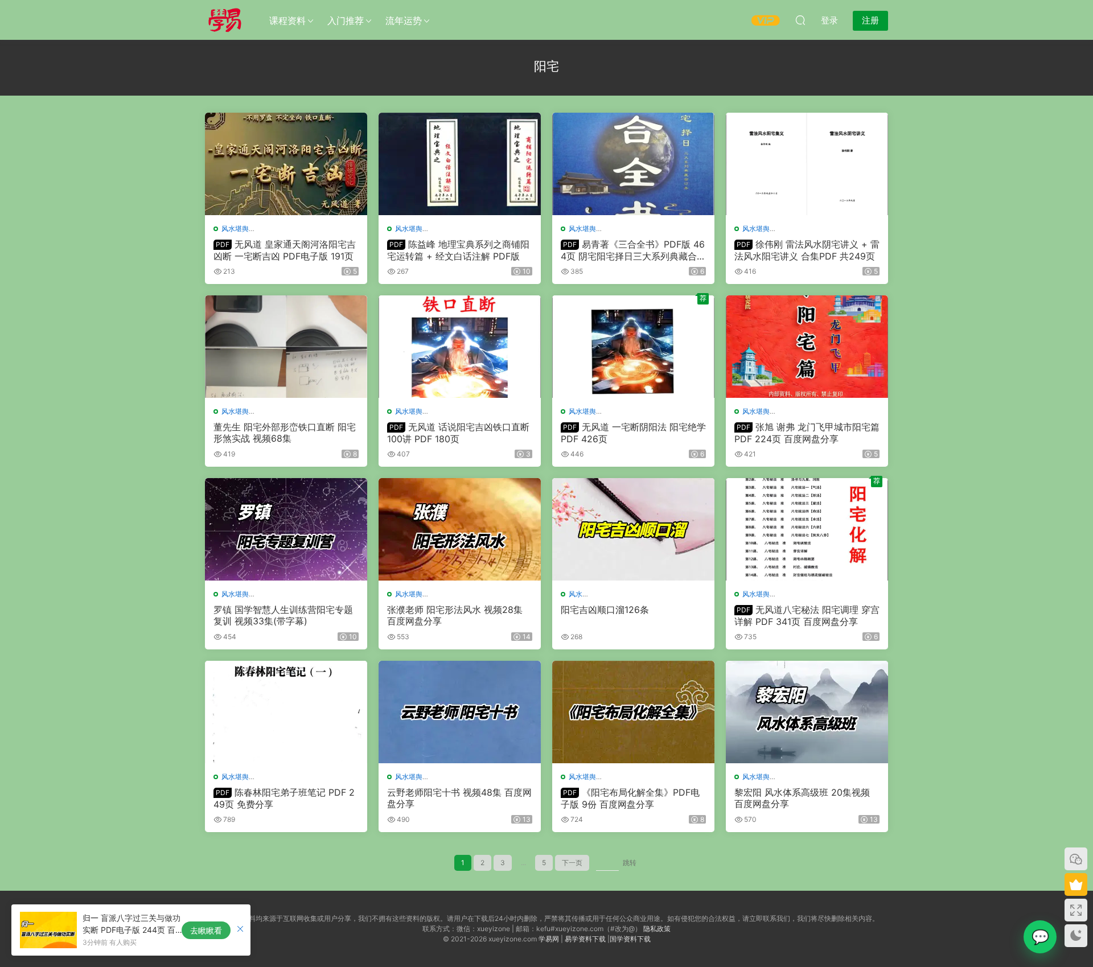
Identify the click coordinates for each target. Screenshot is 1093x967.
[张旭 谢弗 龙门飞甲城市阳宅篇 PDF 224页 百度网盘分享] (807, 346)
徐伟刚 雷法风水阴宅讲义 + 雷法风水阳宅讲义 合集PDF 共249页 (807, 249)
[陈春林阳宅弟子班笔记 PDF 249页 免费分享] (286, 712)
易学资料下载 (585, 939)
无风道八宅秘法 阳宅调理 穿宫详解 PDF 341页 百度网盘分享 (807, 615)
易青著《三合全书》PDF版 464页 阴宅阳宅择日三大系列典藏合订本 (633, 249)
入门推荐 (345, 20)
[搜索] (800, 20)
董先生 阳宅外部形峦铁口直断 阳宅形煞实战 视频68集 (284, 432)
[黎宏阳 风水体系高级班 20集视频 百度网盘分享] (807, 712)
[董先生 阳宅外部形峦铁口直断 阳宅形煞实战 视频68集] (286, 346)
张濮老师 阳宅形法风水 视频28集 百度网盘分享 (455, 615)
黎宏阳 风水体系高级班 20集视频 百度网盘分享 (802, 798)
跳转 (629, 862)
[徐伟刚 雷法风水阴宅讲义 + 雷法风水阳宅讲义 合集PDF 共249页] (807, 164)
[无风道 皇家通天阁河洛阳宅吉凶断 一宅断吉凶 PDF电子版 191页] (286, 164)
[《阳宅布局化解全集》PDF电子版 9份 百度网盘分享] (633, 712)
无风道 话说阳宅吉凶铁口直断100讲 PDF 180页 (458, 432)
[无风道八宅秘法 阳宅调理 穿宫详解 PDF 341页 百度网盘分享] (807, 529)
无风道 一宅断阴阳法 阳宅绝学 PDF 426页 (633, 432)
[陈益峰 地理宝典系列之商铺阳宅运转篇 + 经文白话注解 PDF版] (460, 164)
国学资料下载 (630, 939)
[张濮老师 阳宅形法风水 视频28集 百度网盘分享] (460, 529)
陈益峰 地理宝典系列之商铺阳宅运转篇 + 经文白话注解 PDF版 (458, 249)
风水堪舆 (235, 228)
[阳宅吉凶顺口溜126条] (633, 529)
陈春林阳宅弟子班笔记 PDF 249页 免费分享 (284, 798)
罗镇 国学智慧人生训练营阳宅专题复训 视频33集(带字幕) (283, 615)
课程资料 (287, 20)
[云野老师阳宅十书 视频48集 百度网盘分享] (460, 712)
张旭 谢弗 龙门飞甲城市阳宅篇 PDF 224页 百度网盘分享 (807, 432)
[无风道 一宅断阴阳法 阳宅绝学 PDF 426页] (633, 346)
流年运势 (403, 20)
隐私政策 (657, 928)
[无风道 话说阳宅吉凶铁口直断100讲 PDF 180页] (460, 346)
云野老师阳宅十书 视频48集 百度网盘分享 (459, 798)
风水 (575, 594)
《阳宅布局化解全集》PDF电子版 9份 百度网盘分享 (630, 798)
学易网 (549, 939)
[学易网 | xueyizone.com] (225, 20)
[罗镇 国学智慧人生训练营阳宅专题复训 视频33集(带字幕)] (286, 529)
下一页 (572, 862)
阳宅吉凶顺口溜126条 (605, 609)
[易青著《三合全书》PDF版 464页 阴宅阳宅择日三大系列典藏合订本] (633, 164)
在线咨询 (1040, 936)
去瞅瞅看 (206, 930)
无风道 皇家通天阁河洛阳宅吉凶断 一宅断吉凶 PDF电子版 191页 (284, 249)
